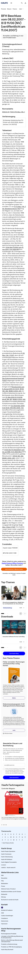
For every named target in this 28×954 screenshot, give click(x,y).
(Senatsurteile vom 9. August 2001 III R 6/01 (13, 388)
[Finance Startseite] (5, 3)
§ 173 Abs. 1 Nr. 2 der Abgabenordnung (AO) (14, 207)
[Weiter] (25, 613)
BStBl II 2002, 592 (19, 399)
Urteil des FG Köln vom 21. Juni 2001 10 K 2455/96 (13, 248)
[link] (3, 9)
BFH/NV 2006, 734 (16, 408)
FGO (3, 523)
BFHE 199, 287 (7, 399)
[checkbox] (4, 769)
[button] (14, 569)
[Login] (25, 2)
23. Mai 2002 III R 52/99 (14, 397)
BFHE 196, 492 (18, 456)
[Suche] (21, 2)
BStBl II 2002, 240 (15, 391)
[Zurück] (20, 613)
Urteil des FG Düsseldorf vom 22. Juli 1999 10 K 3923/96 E (13, 451)
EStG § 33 (5, 112)
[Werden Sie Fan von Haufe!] (2, 907)
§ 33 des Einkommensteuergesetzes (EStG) (14, 378)
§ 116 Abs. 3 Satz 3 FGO (12, 526)
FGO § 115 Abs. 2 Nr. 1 (17, 112)
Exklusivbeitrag (7, 608)
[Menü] (11, 2)
